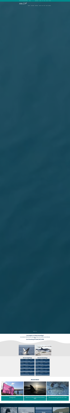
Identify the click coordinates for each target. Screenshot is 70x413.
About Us (29, 5)
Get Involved (32, 5)
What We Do (36, 5)
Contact (47, 5)
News (42, 5)
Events (44, 5)
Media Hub (49, 5)
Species (40, 5)
